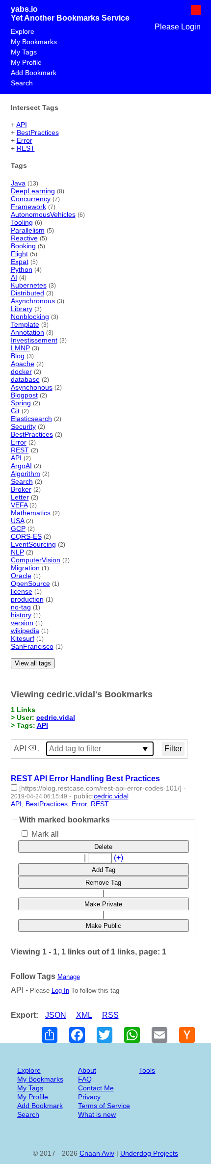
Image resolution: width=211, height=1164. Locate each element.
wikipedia (25, 631)
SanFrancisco (32, 646)
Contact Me (96, 1088)
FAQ (85, 1079)
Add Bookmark (33, 73)
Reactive (24, 238)
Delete (103, 846)
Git (15, 411)
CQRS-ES (26, 536)
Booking (23, 246)
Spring (21, 403)
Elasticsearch (31, 419)
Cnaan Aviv (96, 1153)
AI (14, 277)
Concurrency (31, 199)
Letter (20, 497)
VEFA (19, 505)
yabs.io (24, 9)
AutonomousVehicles (43, 214)
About (87, 1070)
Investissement (34, 340)
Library (21, 309)
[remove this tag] (32, 748)
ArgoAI (21, 466)
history (21, 615)
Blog (18, 356)
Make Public (103, 925)
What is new (97, 1114)
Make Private (103, 904)
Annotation (27, 332)
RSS (110, 1015)
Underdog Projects (149, 1153)
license (21, 591)
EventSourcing (33, 544)
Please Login (178, 27)
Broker (21, 489)
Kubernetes (29, 285)
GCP (18, 528)
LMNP (20, 348)
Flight (19, 254)
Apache (22, 364)
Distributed (27, 293)
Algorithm (25, 473)
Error (24, 140)
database (25, 379)
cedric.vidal (55, 717)
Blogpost (24, 395)
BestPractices (38, 132)
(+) (118, 857)
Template (25, 324)
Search (22, 83)
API (21, 125)
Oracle (21, 576)
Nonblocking (30, 316)
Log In (60, 990)
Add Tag (103, 869)
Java (18, 183)
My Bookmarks (34, 42)
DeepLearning (33, 191)
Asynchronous (33, 301)
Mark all (44, 834)
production (27, 599)
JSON (55, 1015)
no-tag (21, 607)
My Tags (24, 52)
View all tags (33, 663)
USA (17, 521)
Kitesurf (22, 638)
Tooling (22, 222)
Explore (22, 31)
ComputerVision (35, 560)
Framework (28, 207)
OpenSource (30, 583)
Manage (68, 976)
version (22, 623)
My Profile (26, 62)
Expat (19, 261)
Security (23, 426)
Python (21, 269)
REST (26, 148)
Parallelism (28, 230)
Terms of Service (104, 1106)
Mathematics (31, 513)
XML (84, 1015)
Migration (25, 568)
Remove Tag (103, 882)
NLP (17, 552)
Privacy (89, 1097)
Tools (147, 1070)
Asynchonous (32, 387)
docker (21, 371)
